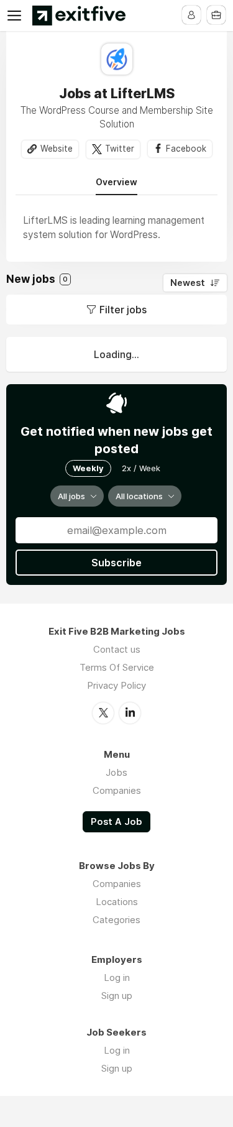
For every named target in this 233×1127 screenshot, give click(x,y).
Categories (116, 920)
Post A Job (116, 821)
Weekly (88, 468)
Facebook (186, 149)
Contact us (116, 649)
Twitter (119, 149)
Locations (117, 902)
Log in (117, 977)
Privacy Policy (116, 685)
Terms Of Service (117, 667)
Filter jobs (123, 309)
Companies (117, 790)
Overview (116, 182)
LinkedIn (129, 713)
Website (56, 149)
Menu (16, 15)
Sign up (116, 995)
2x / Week (141, 468)
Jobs (116, 772)
